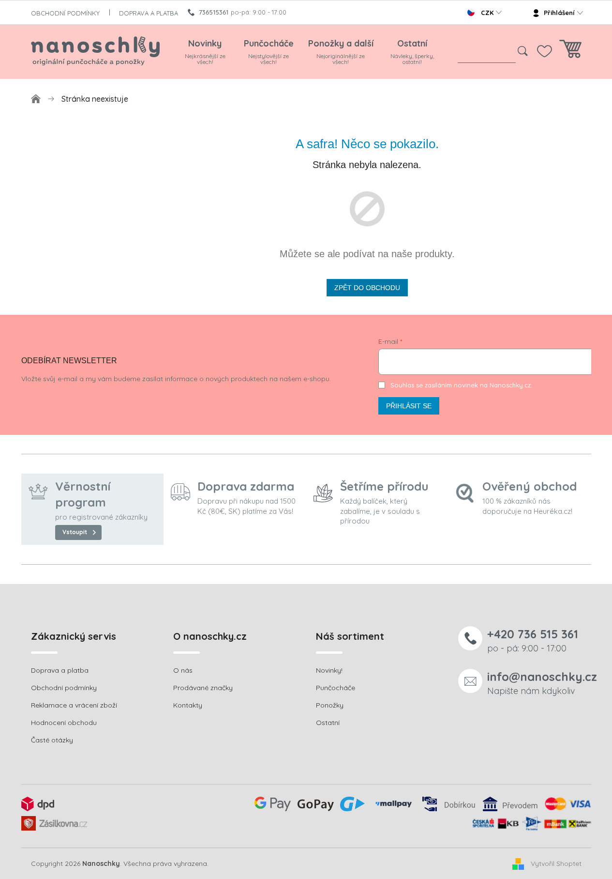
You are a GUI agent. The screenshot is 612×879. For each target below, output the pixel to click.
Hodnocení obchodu (64, 722)
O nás (183, 670)
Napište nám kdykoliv (542, 682)
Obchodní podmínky (64, 687)
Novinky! (329, 670)
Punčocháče (335, 687)
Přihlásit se (409, 406)
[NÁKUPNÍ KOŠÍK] (570, 51)
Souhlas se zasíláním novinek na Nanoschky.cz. (461, 385)
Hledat (523, 51)
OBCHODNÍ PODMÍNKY (65, 13)
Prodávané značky (203, 687)
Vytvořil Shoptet (556, 863)
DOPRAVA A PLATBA (148, 13)
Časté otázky (52, 740)
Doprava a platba (60, 670)
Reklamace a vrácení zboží (74, 705)
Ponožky (329, 705)
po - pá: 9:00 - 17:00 (532, 640)
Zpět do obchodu (367, 288)
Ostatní (328, 722)
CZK (487, 12)
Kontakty (187, 705)
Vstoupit (74, 532)
